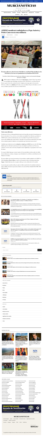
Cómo (4, 321)
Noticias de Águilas (5, 392)
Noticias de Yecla (4, 391)
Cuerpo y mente (5, 313)
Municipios (4, 297)
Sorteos (26, 1)
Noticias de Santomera (19, 391)
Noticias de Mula (18, 386)
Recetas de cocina (6, 311)
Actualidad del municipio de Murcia (7, 381)
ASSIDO (14, 84)
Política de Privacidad (32, 432)
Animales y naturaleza (6, 318)
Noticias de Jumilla (5, 400)
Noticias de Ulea (31, 400)
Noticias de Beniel (18, 398)
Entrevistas (31, 12)
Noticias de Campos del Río (33, 394)
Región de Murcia (7, 12)
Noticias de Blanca (32, 388)
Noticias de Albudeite (32, 397)
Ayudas (4, 306)
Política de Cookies (18, 432)
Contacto (27, 432)
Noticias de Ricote (32, 395)
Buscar (31, 1)
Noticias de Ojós (31, 401)
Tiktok (17, 422)
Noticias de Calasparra (19, 400)
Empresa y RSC (25, 12)
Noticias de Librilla (32, 389)
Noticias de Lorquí (32, 385)
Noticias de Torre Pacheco (6, 394)
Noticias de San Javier (5, 395)
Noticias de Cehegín (18, 388)
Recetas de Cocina (22, 418)
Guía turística (5, 283)
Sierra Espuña (5, 292)
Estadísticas (25, 422)
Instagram (9, 422)
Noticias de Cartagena (5, 382)
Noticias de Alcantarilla (5, 386)
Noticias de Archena (18, 383)
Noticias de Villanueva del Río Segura (35, 392)
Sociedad (37, 12)
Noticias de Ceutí (18, 401)
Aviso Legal (23, 432)
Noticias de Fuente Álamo (19, 392)
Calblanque (4, 295)
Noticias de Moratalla (32, 383)
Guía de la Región (6, 418)
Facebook (5, 422)
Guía (22, 1)
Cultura (18, 12)
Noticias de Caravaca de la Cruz (7, 398)
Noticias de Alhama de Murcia (20, 382)
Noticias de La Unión (18, 385)
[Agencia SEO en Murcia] (34, 426)
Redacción (7, 37)
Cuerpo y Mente (15, 418)
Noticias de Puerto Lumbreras (20, 394)
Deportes (17, 14)
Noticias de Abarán (18, 395)
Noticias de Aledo (32, 398)
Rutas (4, 290)
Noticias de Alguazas (32, 382)
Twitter (20, 422)
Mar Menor (4, 285)
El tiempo (4, 299)
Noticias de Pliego (32, 391)
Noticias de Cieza (4, 389)
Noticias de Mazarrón (5, 388)
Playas (4, 287)
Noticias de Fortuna (32, 381)
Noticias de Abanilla (32, 386)
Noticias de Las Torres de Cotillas (20, 381)
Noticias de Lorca (4, 383)
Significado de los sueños (7, 316)
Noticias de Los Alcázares (19, 389)
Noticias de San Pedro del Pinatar (7, 401)
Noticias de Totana (5, 397)
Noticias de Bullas (18, 397)
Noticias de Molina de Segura (6, 385)
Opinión (14, 12)
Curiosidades (5, 309)
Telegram (13, 422)
